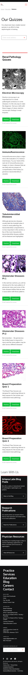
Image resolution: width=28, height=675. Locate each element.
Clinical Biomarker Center (10, 623)
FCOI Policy (20, 670)
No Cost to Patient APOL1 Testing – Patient (13, 618)
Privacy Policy (14, 665)
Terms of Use (6, 665)
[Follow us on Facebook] (3, 658)
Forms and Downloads (9, 596)
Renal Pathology (7, 608)
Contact (8, 589)
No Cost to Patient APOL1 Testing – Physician (13, 615)
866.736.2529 (7, 640)
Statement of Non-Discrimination (11, 668)
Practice (6, 119)
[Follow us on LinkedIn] (15, 658)
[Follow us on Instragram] (7, 658)
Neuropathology (7, 610)
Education (7, 9)
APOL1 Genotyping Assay (10, 612)
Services (9, 574)
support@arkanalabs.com (10, 638)
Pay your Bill (6, 600)
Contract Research (8, 621)
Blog (6, 581)
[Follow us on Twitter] (11, 658)
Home (2, 9)
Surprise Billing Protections (9, 670)
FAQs (4, 598)
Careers (8, 585)
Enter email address (9, 38)
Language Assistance (8, 667)
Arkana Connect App (8, 602)
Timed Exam (15, 119)
